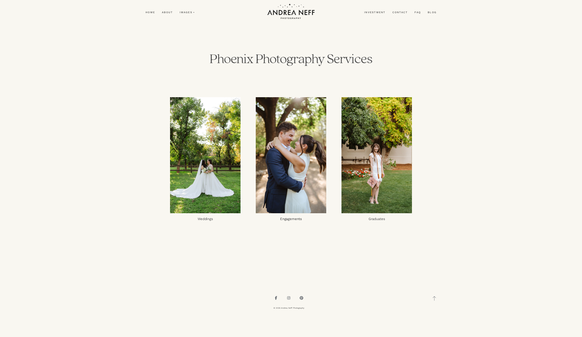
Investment (375, 12)
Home (150, 12)
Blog (432, 12)
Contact (400, 12)
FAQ (417, 12)
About (167, 12)
